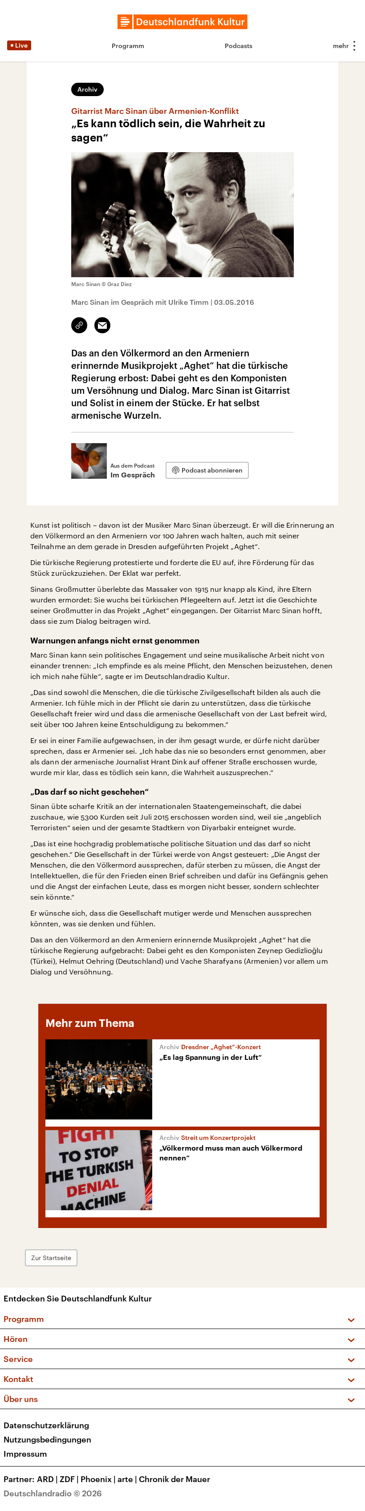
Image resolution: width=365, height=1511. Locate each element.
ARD (47, 1479)
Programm (128, 45)
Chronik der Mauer (174, 1479)
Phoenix (98, 1479)
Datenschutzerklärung (46, 1425)
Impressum (25, 1453)
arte (127, 1479)
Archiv (87, 89)
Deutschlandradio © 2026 (53, 1493)
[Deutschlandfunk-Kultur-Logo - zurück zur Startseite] (182, 22)
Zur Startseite (51, 1257)
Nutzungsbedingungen (47, 1439)
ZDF (69, 1479)
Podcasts (238, 45)
